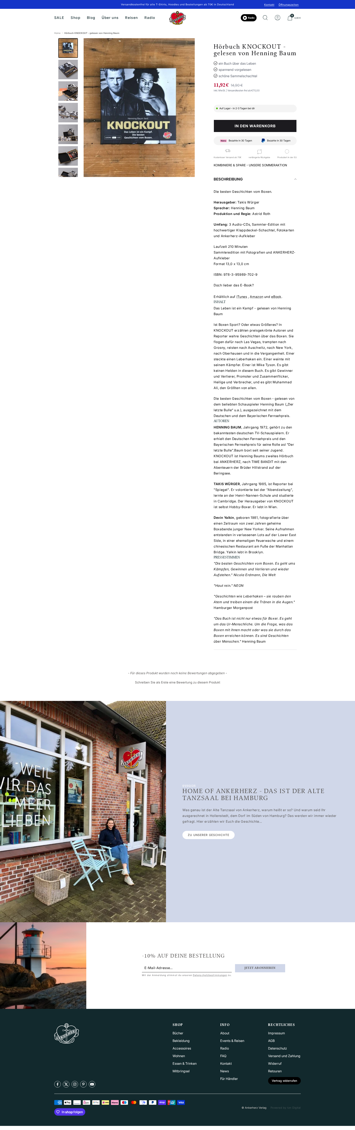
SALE (59, 18)
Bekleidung (181, 1040)
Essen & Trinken (185, 1063)
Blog (91, 18)
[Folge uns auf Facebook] (57, 1084)
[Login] (277, 18)
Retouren (275, 1071)
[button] (177, 681)
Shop (75, 18)
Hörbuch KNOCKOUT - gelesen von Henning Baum (91, 33)
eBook (276, 297)
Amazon (256, 297)
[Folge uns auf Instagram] (75, 1084)
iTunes (241, 297)
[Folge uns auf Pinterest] (83, 1084)
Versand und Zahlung (284, 1056)
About (224, 1033)
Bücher (178, 1033)
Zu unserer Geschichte (208, 835)
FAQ (223, 1056)
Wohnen (179, 1056)
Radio (149, 18)
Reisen (131, 18)
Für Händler (229, 1078)
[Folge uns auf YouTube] (92, 1084)
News (224, 1071)
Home (57, 33)
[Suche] (265, 18)
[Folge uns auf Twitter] (66, 1084)
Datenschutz (277, 1048)
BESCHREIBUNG (228, 179)
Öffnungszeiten (289, 4)
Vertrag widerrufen (284, 1080)
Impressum (276, 1033)
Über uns (110, 18)
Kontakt (269, 4)
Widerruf (275, 1063)
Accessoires (182, 1048)
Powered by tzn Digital (286, 1107)
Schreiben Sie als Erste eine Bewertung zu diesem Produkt (177, 682)
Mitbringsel (181, 1071)
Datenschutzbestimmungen (210, 975)
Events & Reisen (232, 1040)
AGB (271, 1040)
